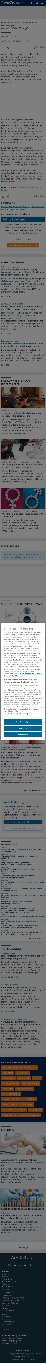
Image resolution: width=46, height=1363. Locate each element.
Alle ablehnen (22, 728)
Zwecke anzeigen (23, 722)
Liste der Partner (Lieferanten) (16, 714)
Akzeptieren (23, 735)
